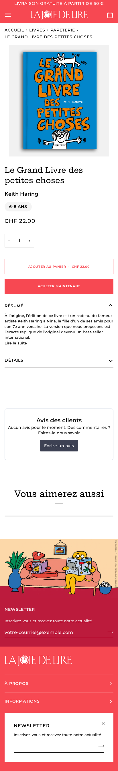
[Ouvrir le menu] (13, 15)
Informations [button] (22, 701)
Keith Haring (21, 194)
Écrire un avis (59, 445)
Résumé (14, 305)
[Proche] (105, 721)
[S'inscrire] (99, 746)
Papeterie (62, 30)
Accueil (14, 30)
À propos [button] (17, 683)
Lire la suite (16, 343)
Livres (37, 30)
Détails (14, 360)
